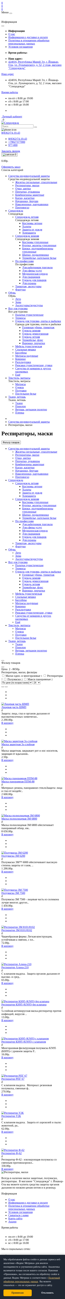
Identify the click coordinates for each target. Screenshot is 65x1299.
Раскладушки (23, 609)
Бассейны (21, 600)
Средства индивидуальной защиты (29, 421)
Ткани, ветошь (17, 641)
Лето (18, 552)
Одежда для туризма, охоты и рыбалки (38, 571)
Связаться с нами (18, 1215)
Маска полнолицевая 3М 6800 (19, 818)
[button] (7, 74)
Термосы (20, 568)
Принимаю (17, 1292)
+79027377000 (16, 141)
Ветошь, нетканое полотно (31, 650)
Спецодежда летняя (26, 483)
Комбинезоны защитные (29, 464)
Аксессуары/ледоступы (29, 559)
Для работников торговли (37, 524)
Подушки (21, 634)
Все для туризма (18, 562)
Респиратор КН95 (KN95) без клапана (23, 1004)
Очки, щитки (23, 458)
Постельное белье (25, 637)
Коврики (20, 606)
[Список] (2, 686)
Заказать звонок (10, 151)
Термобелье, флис (32, 587)
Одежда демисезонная (35, 581)
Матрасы (20, 628)
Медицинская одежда (35, 530)
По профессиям (24, 521)
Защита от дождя (32, 492)
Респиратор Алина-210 (15, 967)
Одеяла (19, 631)
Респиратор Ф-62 (11, 1153)
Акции (12, 1221)
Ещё (17, 622)
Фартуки (20, 546)
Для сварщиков (31, 533)
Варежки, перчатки (33, 590)
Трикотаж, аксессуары (28, 543)
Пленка (19, 653)
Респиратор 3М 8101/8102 (16, 930)
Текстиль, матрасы (19, 625)
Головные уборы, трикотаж (38, 574)
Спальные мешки (25, 596)
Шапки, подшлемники (35, 514)
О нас (11, 34)
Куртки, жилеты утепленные (39, 505)
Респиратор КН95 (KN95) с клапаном (23, 1041)
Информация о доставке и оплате (28, 37)
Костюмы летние (32, 486)
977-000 (13, 145)
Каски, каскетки (24, 467)
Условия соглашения (20, 46)
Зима (18, 555)
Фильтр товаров (11, 442)
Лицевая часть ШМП (13, 707)
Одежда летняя (31, 584)
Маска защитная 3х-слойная (17, 744)
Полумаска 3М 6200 (13, 855)
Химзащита (29, 495)
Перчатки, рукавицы (27, 461)
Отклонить (47, 1292)
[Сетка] (6, 686)
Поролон (20, 647)
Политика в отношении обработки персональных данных (28, 42)
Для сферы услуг (32, 527)
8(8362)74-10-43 (17, 138)
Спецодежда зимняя (27, 499)
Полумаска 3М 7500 (13, 893)
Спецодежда (15, 480)
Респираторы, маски (27, 454)
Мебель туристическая (28, 593)
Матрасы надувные (26, 603)
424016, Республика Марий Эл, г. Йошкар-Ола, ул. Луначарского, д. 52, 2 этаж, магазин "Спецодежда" (35, 65)
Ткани (19, 644)
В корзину (7, 722)
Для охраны (29, 540)
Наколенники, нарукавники (31, 473)
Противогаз (22, 476)
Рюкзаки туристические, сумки (33, 612)
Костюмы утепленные (35, 502)
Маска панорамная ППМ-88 (17, 781)
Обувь (12, 549)
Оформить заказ (10, 166)
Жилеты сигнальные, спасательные (36, 451)
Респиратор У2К (11, 1116)
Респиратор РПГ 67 (12, 1078)
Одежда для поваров (34, 536)
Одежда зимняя (31, 577)
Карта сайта (15, 1218)
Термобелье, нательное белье (39, 518)
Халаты (26, 489)
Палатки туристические (29, 565)
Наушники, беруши (26, 470)
